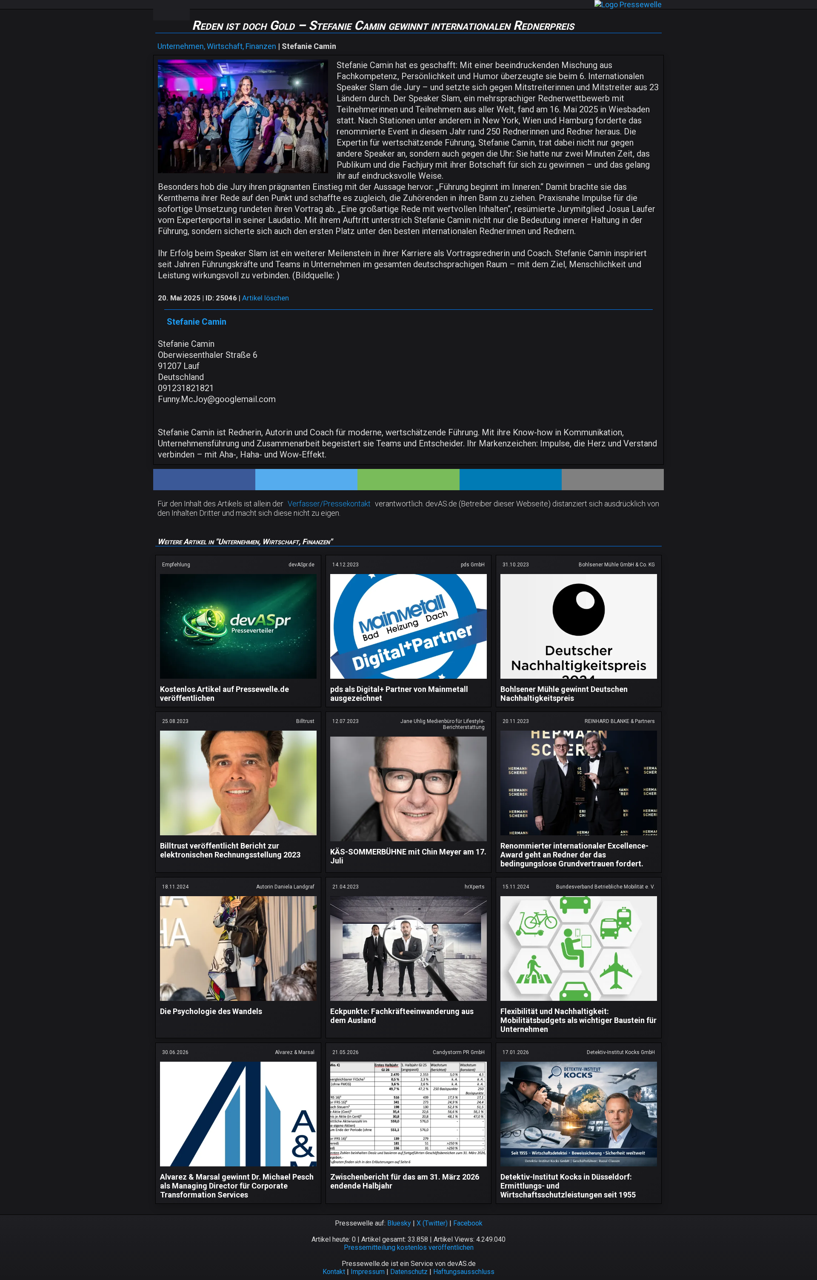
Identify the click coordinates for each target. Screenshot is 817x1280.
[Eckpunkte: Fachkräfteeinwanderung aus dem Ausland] (408, 1002)
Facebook (468, 1223)
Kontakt (334, 1272)
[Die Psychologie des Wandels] (238, 1002)
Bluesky (399, 1223)
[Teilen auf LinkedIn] (511, 479)
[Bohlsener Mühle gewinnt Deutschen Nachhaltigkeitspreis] (578, 680)
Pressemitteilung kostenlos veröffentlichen (409, 1247)
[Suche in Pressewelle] (180, 10)
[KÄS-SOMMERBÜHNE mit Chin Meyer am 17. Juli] (408, 842)
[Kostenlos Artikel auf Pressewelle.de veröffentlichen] (238, 680)
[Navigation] (162, 10)
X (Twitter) (432, 1223)
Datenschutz (409, 1272)
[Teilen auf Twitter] (306, 479)
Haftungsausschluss (463, 1272)
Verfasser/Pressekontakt (329, 503)
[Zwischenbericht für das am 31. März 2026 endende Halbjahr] (408, 1167)
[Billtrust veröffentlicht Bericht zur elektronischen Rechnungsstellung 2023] (238, 836)
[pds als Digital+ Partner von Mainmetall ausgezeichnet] (408, 680)
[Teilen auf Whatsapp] (408, 479)
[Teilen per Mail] (613, 479)
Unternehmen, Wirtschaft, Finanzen (216, 46)
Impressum (368, 1272)
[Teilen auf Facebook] (204, 479)
